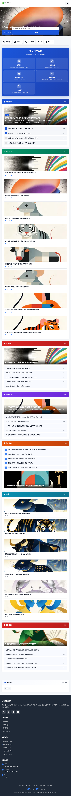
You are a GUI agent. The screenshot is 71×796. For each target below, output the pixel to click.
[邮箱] (18, 712)
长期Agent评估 (7, 744)
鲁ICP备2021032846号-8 (50, 792)
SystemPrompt (7, 754)
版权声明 (42, 785)
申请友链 (64, 682)
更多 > (65, 101)
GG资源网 (27, 792)
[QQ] (13, 712)
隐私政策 (49, 785)
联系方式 (35, 785)
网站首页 (6, 721)
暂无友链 (7, 688)
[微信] (4, 712)
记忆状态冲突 (7, 747)
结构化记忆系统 (7, 741)
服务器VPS (6, 731)
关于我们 (28, 785)
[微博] (8, 712)
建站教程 (6, 728)
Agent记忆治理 (7, 751)
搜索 (36, 32)
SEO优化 (6, 725)
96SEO (40, 792)
